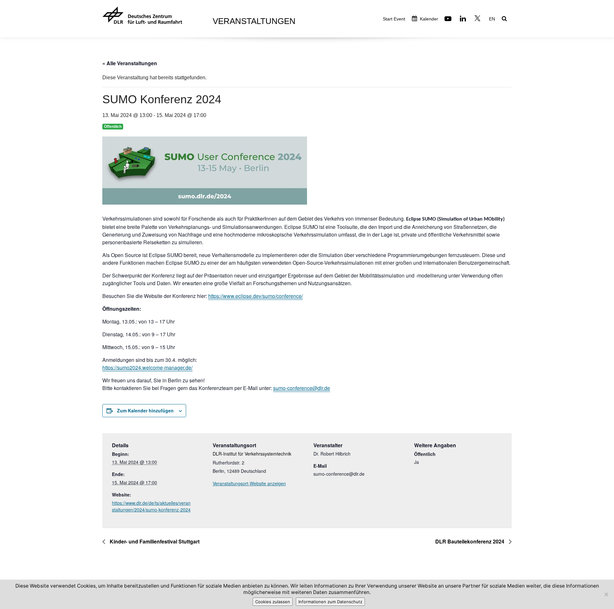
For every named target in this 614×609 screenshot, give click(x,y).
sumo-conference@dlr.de (301, 388)
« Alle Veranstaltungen (129, 63)
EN (492, 18)
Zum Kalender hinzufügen (145, 410)
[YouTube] (449, 19)
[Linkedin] (464, 19)
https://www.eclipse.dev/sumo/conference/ (255, 296)
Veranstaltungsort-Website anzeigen (249, 483)
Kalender (428, 18)
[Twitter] (478, 19)
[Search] (505, 19)
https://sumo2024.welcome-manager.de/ (147, 367)
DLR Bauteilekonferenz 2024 (470, 541)
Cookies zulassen (272, 601)
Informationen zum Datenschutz (330, 601)
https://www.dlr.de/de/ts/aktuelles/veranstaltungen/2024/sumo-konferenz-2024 (151, 506)
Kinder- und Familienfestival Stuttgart (154, 541)
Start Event (394, 18)
